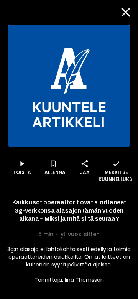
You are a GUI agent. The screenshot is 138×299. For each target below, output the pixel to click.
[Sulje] (125, 12)
